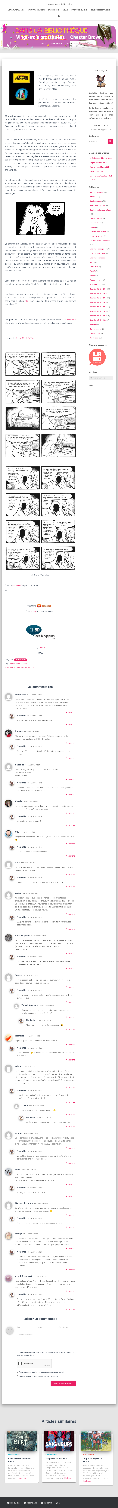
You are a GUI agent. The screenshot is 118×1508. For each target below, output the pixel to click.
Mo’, (24, 338)
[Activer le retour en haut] (113, 1503)
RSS (60, 1503)
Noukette (21, 715)
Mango (34, 611)
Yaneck (41, 647)
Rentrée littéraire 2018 (98, 311)
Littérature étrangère (36, 10)
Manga (92, 262)
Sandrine (19, 765)
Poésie (92, 276)
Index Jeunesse (14, 1503)
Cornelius (16, 585)
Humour (93, 227)
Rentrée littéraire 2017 (98, 307)
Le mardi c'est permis (98, 232)
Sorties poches (95, 329)
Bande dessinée (53, 10)
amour (12, 664)
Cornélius (20, 667)
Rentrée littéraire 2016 (98, 302)
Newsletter (48, 1503)
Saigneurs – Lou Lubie (98, 163)
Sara (17, 862)
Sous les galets (22, 935)
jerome (18, 1133)
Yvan (33, 338)
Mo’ (26, 301)
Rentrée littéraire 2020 (98, 320)
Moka (18, 1169)
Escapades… (94, 223)
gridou (18, 893)
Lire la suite (22, 1478)
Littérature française (16, 10)
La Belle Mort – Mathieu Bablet (101, 158)
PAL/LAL (93, 271)
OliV (17, 832)
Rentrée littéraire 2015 (98, 298)
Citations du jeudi (96, 218)
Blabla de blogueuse (97, 206)
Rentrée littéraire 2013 (98, 289)
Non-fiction (94, 267)
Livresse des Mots (24, 1203)
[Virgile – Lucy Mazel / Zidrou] (96, 1441)
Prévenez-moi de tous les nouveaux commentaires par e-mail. (41, 1372)
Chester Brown (10, 667)
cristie (18, 1066)
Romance (93, 325)
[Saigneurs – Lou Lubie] (59, 1441)
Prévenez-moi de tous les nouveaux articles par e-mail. (38, 1376)
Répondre (71, 713)
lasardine (19, 1036)
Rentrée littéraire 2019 (98, 316)
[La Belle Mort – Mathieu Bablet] (22, 1441)
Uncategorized (95, 333)
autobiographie (21, 664)
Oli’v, (28, 338)
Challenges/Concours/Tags (100, 210)
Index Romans (32, 1503)
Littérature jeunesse (79, 10)
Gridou (18, 338)
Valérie (18, 801)
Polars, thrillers (96, 280)
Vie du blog (94, 338)
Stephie (19, 731)
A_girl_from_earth (24, 1276)
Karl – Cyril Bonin (96, 171)
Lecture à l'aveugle (97, 236)
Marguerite (20, 694)
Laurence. (71, 319)
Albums (65, 10)
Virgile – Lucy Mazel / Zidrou (100, 167)
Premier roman (95, 284)
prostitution (29, 667)
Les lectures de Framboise (100, 10)
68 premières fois (96, 192)
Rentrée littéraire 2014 (98, 293)
